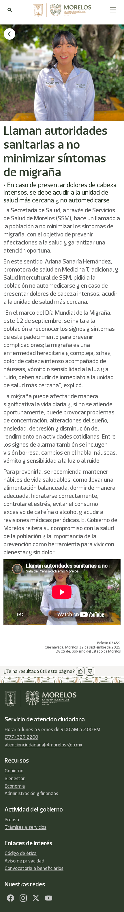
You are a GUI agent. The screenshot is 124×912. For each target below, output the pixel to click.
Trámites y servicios (25, 827)
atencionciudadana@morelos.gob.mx (43, 745)
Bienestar (15, 778)
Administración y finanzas (31, 793)
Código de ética (21, 853)
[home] (61, 10)
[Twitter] (36, 898)
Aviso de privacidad (24, 861)
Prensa (12, 819)
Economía (15, 785)
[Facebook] (10, 898)
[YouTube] (48, 898)
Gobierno (14, 770)
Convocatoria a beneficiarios (34, 868)
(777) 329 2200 (21, 737)
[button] (113, 10)
